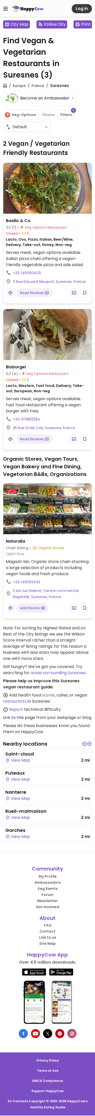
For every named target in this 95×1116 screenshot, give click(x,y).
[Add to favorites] (84, 292)
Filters (67, 113)
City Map (19, 24)
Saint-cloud (19, 754)
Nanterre (15, 792)
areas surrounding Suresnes (58, 673)
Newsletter (47, 900)
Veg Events (47, 888)
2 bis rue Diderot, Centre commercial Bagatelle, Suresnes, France (46, 593)
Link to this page (19, 717)
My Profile (48, 876)
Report (16, 709)
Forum (47, 894)
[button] (84, 743)
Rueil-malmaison (26, 811)
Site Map (47, 943)
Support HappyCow (47, 1091)
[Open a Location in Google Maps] (10, 292)
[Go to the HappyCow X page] (47, 1033)
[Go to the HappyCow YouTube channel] (35, 1033)
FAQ (47, 925)
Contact (47, 931)
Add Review (30, 608)
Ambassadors (47, 882)
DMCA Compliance (47, 1081)
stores (48, 695)
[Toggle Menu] (5, 8)
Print (85, 24)
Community (47, 868)
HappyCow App (47, 954)
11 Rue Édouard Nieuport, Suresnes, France (49, 281)
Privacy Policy (47, 1060)
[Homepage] (28, 8)
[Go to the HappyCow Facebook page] (23, 1033)
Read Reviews (32, 292)
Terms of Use (47, 1070)
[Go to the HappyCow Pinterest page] (59, 1033)
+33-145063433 (26, 582)
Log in (82, 8)
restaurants (15, 701)
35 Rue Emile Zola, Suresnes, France (44, 427)
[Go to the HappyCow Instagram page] (72, 1033)
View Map (20, 760)
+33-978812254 (26, 419)
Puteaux (15, 773)
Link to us (47, 937)
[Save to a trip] (74, 292)
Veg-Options (24, 114)
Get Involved (47, 906)
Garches (15, 830)
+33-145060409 (27, 273)
